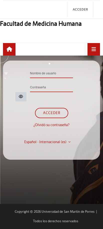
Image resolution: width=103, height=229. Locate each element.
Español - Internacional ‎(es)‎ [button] (45, 142)
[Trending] (9, 49)
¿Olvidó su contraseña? (52, 125)
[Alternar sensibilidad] (20, 96)
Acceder (80, 9)
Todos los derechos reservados (55, 221)
